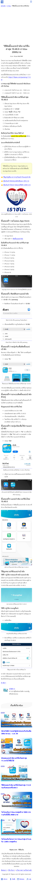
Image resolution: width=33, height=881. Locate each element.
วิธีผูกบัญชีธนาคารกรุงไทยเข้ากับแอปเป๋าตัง (16, 177)
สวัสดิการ (12, 689)
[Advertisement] (16, 25)
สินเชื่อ (13, 879)
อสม (30, 879)
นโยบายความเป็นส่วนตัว (24, 870)
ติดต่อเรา (4, 870)
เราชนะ (9, 6)
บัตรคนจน (22, 879)
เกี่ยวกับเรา (11, 870)
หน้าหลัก (3, 6)
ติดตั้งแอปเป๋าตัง (18, 239)
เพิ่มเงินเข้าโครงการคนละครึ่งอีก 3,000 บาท (16, 185)
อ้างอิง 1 (3, 683)
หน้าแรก (5, 879)
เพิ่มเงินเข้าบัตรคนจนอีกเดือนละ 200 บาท (16, 181)
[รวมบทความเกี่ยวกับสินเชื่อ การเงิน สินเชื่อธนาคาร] (31, 2)
